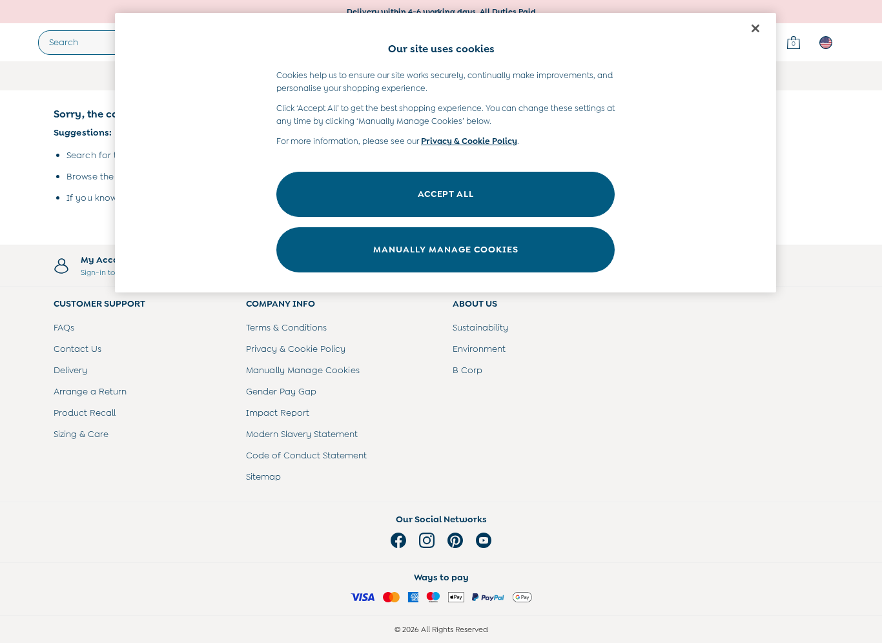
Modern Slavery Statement (302, 434)
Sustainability (480, 327)
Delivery (70, 370)
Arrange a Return (90, 391)
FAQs (64, 327)
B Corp (467, 370)
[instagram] (427, 540)
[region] (445, 152)
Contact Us (77, 348)
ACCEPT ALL (446, 193)
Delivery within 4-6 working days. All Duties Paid (441, 11)
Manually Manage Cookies (303, 370)
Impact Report (277, 412)
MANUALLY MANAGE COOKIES (445, 249)
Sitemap (263, 476)
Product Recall (85, 412)
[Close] (755, 28)
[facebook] (398, 540)
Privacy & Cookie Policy (295, 348)
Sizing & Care (81, 434)
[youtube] (483, 540)
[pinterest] (455, 540)
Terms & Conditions (286, 327)
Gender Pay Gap (281, 391)
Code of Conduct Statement (306, 455)
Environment (479, 348)
